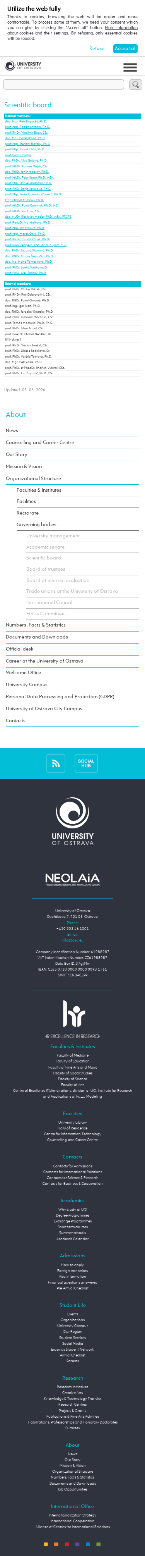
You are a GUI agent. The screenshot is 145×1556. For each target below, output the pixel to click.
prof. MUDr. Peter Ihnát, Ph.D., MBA (29, 177)
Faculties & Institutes (39, 490)
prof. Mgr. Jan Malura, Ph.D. (24, 228)
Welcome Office (23, 672)
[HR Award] (73, 1019)
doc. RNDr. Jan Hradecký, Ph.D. (27, 172)
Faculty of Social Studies (72, 1073)
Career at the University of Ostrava (45, 661)
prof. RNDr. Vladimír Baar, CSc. (26, 132)
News (12, 430)
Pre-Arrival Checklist (73, 1288)
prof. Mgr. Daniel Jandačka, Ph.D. (28, 183)
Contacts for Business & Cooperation (73, 1184)
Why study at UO (72, 1210)
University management (53, 536)
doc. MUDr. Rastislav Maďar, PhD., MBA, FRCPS (38, 217)
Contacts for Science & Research (73, 1178)
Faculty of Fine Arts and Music (72, 1067)
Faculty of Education (73, 1061)
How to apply (72, 1265)
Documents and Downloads (37, 637)
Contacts (16, 720)
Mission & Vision (24, 466)
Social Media (72, 1344)
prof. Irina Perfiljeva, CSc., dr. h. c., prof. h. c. (36, 245)
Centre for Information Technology (72, 1134)
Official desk (20, 649)
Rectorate (28, 513)
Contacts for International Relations (72, 1172)
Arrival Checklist (72, 1355)
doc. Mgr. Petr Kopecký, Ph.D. (26, 121)
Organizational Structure (33, 478)
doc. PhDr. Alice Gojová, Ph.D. (26, 160)
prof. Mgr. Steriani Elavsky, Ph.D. (27, 144)
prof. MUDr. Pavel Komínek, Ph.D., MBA (32, 205)
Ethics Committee (45, 613)
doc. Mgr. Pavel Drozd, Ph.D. (25, 138)
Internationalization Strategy (72, 1515)
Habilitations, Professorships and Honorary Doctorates (73, 1422)
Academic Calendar (72, 1239)
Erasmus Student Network (72, 1349)
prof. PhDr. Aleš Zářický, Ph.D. (25, 273)
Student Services (72, 1338)
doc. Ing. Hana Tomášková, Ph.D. (29, 261)
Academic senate (45, 547)
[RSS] (55, 763)
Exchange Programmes (73, 1221)
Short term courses (73, 1227)
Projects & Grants (72, 1411)
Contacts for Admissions (72, 1166)
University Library (72, 1122)
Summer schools (72, 1233)
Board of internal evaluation (57, 580)
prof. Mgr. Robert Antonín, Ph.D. (27, 127)
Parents (73, 1361)
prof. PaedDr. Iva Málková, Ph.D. (28, 222)
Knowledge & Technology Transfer (72, 1399)
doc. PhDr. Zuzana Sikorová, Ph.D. (29, 250)
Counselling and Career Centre (40, 442)
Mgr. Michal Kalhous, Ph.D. (24, 200)
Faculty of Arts (72, 1085)
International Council (49, 602)
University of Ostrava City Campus (44, 708)
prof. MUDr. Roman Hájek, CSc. (26, 166)
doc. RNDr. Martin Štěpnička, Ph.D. (29, 256)
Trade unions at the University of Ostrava (72, 591)
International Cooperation (72, 1521)
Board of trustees (45, 569)
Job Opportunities (72, 1489)
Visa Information (72, 1277)
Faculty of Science (72, 1079)
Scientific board (43, 558)
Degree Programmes (72, 1215)
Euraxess (72, 1428)
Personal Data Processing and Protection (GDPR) (60, 696)
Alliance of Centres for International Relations (73, 1527)
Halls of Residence (72, 1128)
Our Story (16, 454)
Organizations (73, 1320)
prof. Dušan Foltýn (18, 155)
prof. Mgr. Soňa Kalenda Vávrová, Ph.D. (33, 194)
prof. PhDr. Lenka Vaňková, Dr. (26, 267)
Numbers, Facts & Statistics (36, 625)
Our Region (72, 1332)
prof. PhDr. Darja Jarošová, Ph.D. (28, 189)
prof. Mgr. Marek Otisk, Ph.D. (25, 234)
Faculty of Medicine (73, 1055)
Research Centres (72, 1404)
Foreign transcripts (72, 1271)
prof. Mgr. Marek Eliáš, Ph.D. (25, 149)
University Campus (27, 684)
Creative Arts (72, 1393)
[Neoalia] (73, 879)
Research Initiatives (72, 1387)
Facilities (26, 501)
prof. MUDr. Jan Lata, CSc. (23, 211)
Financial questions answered (72, 1282)
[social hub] (86, 763)
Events (72, 1314)
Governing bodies (36, 524)
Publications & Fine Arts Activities (72, 1416)
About (16, 414)
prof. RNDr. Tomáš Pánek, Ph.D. (27, 239)
